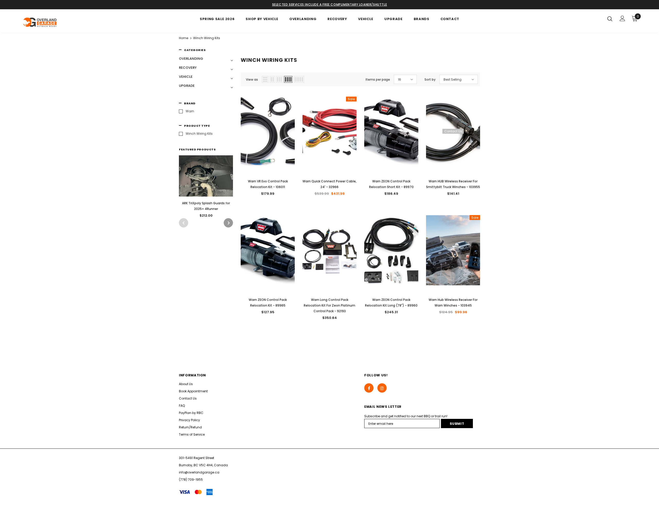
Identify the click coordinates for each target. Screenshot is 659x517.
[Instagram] (382, 388)
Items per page (378, 79)
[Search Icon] (609, 18)
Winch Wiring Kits (206, 38)
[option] (206, 188)
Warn (190, 111)
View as (252, 79)
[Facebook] (369, 388)
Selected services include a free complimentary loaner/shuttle (329, 4)
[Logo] (51, 22)
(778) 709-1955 (191, 479)
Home (183, 38)
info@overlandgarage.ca (199, 472)
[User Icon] (622, 18)
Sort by (430, 79)
